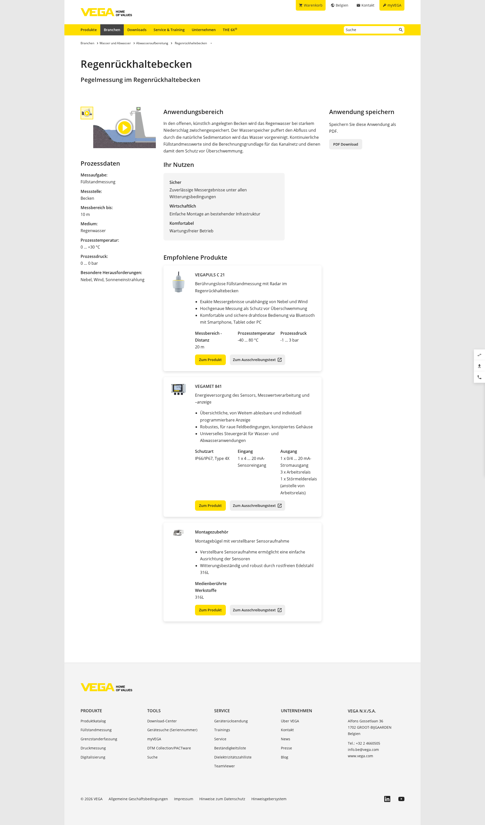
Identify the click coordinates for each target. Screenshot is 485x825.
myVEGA (154, 739)
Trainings (222, 729)
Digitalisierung (93, 757)
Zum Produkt (210, 359)
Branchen (112, 29)
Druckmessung (93, 748)
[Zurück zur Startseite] (106, 687)
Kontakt (287, 729)
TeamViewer (224, 766)
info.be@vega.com (363, 749)
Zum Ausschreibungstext (254, 359)
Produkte (89, 29)
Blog (284, 757)
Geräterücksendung (231, 721)
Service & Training (169, 29)
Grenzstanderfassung (99, 739)
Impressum (183, 798)
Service (222, 710)
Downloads (137, 29)
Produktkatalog (93, 721)
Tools (154, 710)
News (285, 739)
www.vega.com (360, 755)
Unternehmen (204, 29)
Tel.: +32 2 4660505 (364, 743)
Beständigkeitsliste (230, 748)
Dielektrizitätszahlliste (233, 757)
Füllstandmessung (96, 729)
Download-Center (162, 721)
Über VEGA (290, 721)
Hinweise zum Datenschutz (222, 798)
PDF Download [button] (345, 144)
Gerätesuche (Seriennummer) (172, 729)
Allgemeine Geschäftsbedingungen (138, 798)
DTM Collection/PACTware (169, 748)
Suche (152, 757)
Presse (286, 748)
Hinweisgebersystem (268, 798)
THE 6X (230, 29)
